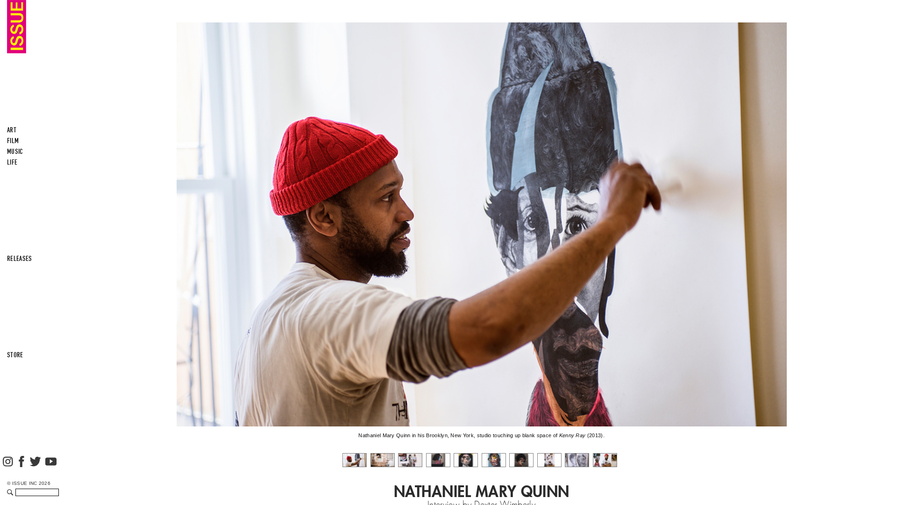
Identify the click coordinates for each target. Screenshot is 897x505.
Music (15, 151)
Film (13, 141)
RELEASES (19, 258)
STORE (15, 355)
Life (12, 162)
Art (11, 130)
